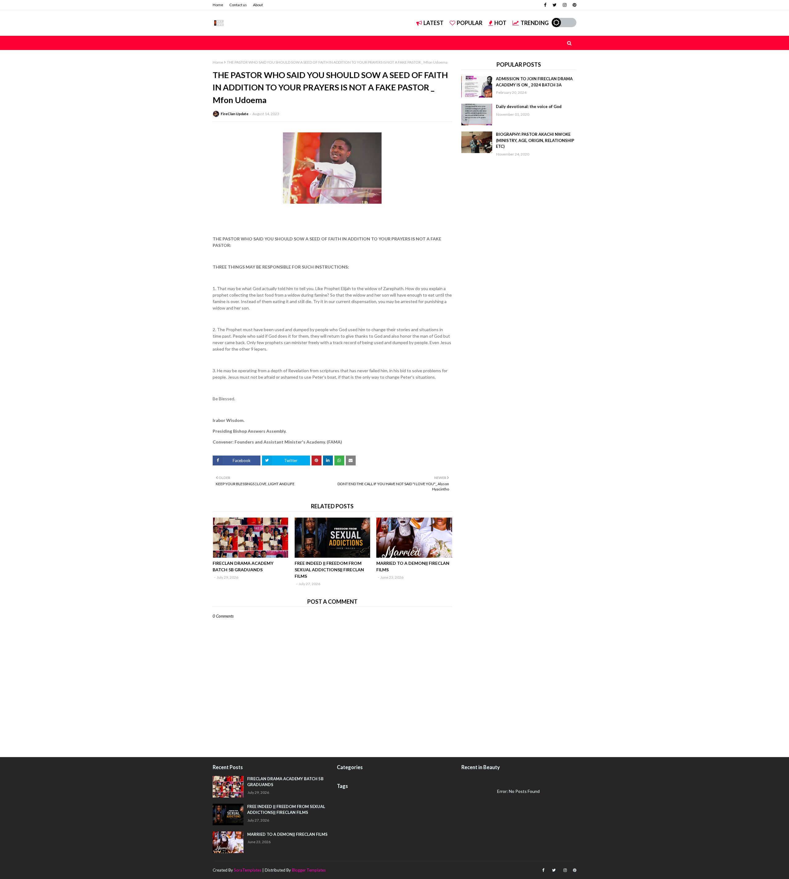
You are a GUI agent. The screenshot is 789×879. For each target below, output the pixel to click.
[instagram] (564, 5)
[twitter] (554, 5)
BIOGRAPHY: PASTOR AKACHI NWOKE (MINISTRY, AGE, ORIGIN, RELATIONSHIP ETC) (535, 140)
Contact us (238, 4)
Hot (500, 22)
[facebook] (545, 5)
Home (218, 4)
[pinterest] (573, 5)
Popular (469, 22)
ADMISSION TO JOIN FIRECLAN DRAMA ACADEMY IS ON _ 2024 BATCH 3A (534, 81)
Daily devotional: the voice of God (529, 106)
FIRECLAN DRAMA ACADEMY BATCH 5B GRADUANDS (243, 566)
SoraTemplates (247, 870)
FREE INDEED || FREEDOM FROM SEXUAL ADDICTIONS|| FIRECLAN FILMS (329, 569)
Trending (535, 22)
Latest (433, 22)
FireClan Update (234, 113)
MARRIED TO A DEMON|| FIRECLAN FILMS (412, 566)
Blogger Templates (309, 870)
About (258, 4)
